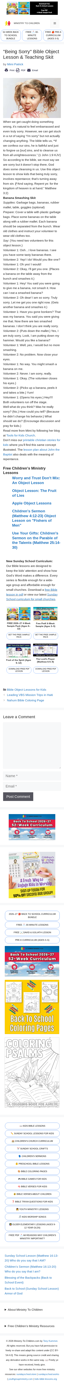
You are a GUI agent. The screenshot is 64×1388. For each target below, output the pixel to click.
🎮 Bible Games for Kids (32, 1179)
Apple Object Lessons (31, 503)
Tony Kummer (50, 1341)
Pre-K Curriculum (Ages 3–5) (32, 940)
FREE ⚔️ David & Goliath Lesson (32, 932)
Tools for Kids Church (20, 435)
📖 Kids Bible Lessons (32, 1126)
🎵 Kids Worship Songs (32, 1217)
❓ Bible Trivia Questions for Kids (32, 1201)
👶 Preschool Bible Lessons (32, 1164)
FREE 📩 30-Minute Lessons (32, 925)
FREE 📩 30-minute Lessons (32, 35)
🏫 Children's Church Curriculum (32, 1141)
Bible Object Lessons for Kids (26, 689)
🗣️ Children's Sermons (32, 1156)
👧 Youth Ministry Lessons (32, 1209)
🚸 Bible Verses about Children (32, 1194)
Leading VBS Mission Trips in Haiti (30, 695)
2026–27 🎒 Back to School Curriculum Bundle (32, 915)
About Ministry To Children (25, 1309)
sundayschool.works (48, 1374)
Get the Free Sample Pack (19, 636)
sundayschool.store (26, 1374)
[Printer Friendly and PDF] (21, 72)
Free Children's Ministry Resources (31, 1326)
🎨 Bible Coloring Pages (32, 1171)
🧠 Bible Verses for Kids (32, 1186)
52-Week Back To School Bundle (11, 35)
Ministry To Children (27, 23)
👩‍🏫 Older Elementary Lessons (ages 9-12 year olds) (32, 1226)
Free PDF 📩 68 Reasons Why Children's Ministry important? (32, 1237)
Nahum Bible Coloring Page (25, 700)
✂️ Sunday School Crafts (32, 1148)
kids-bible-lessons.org (46, 1379)
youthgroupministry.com (20, 1379)
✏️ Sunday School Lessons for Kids (32, 1133)
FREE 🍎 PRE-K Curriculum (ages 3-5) (53, 35)
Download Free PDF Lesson (19, 670)
